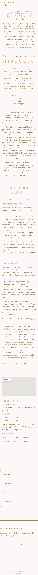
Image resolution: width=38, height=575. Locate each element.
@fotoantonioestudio (19, 437)
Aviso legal (19, 573)
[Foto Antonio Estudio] (10, 4)
